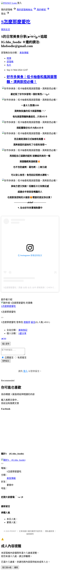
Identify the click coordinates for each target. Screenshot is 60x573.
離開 (16, 567)
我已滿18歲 (6, 567)
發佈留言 (5, 361)
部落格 (10, 61)
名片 (9, 65)
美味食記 (22, 330)
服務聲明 (30, 534)
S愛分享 (22, 333)
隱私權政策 (49, 531)
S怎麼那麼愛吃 (15, 21)
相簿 (9, 58)
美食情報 (24, 52)
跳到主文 (5, 29)
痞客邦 (27, 322)
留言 (33, 322)
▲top (3, 338)
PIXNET (13, 531)
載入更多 (5, 344)
